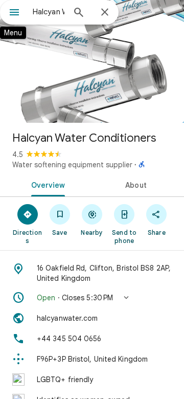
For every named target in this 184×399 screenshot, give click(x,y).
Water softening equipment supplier (72, 164)
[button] (92, 297)
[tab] (46, 184)
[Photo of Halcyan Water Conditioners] (92, 61)
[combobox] (48, 12)
